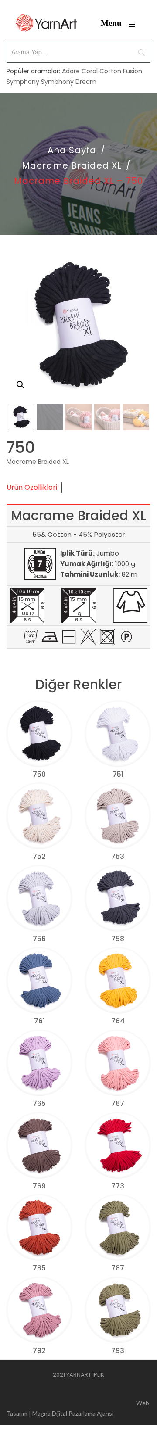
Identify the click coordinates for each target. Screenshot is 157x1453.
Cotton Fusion (120, 71)
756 (39, 939)
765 (39, 1103)
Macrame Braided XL (72, 165)
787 (117, 1268)
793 (117, 1350)
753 (117, 856)
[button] (20, 385)
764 (118, 1021)
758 (117, 939)
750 (39, 774)
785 (39, 1268)
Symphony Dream (68, 81)
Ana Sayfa (72, 150)
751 (118, 774)
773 (117, 1186)
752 (39, 856)
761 (39, 1021)
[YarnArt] (46, 23)
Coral (90, 71)
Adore (71, 71)
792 (39, 1350)
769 (39, 1186)
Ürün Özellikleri (32, 487)
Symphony (23, 81)
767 (117, 1103)
